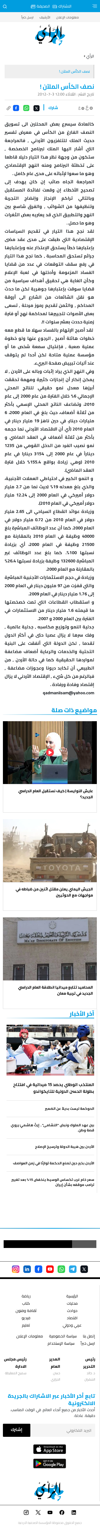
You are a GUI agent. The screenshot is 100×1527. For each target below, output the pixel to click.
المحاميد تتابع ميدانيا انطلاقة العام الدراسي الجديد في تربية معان (55, 990)
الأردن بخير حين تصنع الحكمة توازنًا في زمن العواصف (53, 1163)
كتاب (26, 1304)
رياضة (26, 1297)
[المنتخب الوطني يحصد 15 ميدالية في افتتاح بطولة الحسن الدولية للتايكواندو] (50, 1050)
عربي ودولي (72, 1326)
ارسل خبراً (27, 17)
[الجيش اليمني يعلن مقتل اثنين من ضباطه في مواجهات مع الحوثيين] (50, 850)
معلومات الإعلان (67, 17)
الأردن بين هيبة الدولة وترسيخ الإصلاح (64, 1146)
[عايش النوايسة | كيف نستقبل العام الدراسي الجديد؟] (50, 752)
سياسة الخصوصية (63, 1337)
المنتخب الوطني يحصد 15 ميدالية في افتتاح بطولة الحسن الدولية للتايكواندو (53, 1088)
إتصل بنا (89, 1337)
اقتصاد (72, 1318)
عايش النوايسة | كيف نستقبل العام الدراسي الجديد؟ (55, 794)
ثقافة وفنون (26, 1311)
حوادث (72, 1311)
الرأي (90, 56)
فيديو (26, 1318)
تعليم (26, 1326)
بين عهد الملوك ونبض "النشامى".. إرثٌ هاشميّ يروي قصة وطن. (52, 1128)
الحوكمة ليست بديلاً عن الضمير (69, 1108)
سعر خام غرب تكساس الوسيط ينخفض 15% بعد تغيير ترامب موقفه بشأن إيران (52, 1182)
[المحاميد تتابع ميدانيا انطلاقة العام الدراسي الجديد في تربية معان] (50, 948)
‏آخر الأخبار (82, 1013)
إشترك (16, 1429)
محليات (72, 1304)
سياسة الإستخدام (61, 1344)
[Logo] (50, 35)
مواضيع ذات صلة (74, 710)
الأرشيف (44, 17)
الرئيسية (72, 1297)
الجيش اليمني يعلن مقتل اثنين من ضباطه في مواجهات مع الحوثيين (54, 892)
